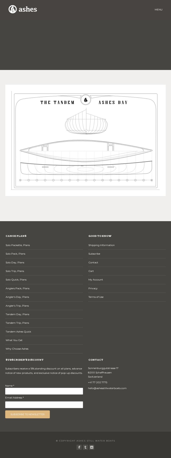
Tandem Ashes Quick (18, 331)
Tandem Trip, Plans (17, 322)
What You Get (14, 340)
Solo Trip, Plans (15, 271)
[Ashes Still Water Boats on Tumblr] (85, 447)
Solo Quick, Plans (16, 279)
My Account (95, 279)
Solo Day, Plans (15, 262)
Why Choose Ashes (17, 348)
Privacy (93, 288)
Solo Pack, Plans (15, 253)
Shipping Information (101, 245)
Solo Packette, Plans (18, 245)
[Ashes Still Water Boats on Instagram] (91, 447)
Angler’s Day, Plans (17, 296)
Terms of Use (95, 296)
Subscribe (94, 253)
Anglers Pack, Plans (17, 288)
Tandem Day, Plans (17, 314)
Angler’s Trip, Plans (17, 305)
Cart (91, 271)
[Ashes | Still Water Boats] (79, 447)
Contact (93, 262)
